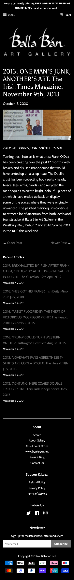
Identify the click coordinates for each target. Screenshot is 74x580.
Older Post (14, 243)
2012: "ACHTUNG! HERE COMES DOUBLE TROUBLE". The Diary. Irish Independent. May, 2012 (35, 389)
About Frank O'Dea (37, 446)
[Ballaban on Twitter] (28, 514)
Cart (68, 15)
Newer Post (59, 243)
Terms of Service (37, 493)
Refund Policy (37, 482)
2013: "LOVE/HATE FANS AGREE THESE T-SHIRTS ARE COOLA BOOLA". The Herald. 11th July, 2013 (35, 363)
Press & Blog (37, 457)
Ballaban (46, 556)
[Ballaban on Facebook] (37, 514)
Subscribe (61, 544)
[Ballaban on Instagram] (45, 514)
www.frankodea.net (37, 451)
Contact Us (37, 463)
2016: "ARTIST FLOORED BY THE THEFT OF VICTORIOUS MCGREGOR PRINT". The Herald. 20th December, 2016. (35, 317)
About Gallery (37, 440)
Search (37, 435)
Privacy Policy (37, 488)
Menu (11, 15)
